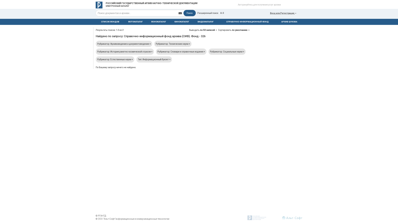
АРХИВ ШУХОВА (289, 22)
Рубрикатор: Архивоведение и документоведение (124, 44)
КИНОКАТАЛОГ (181, 22)
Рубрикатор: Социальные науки (227, 51)
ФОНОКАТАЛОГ (158, 22)
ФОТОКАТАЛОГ (135, 22)
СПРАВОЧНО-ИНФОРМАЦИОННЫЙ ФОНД (247, 22)
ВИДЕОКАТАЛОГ (206, 22)
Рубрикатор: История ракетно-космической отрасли (124, 51)
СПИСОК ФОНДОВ (110, 22)
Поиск (190, 13)
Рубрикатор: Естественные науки (115, 59)
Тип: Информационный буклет (154, 59)
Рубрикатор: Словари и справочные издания (181, 51)
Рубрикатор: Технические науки (173, 44)
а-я (222, 13)
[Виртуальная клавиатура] (180, 13)
